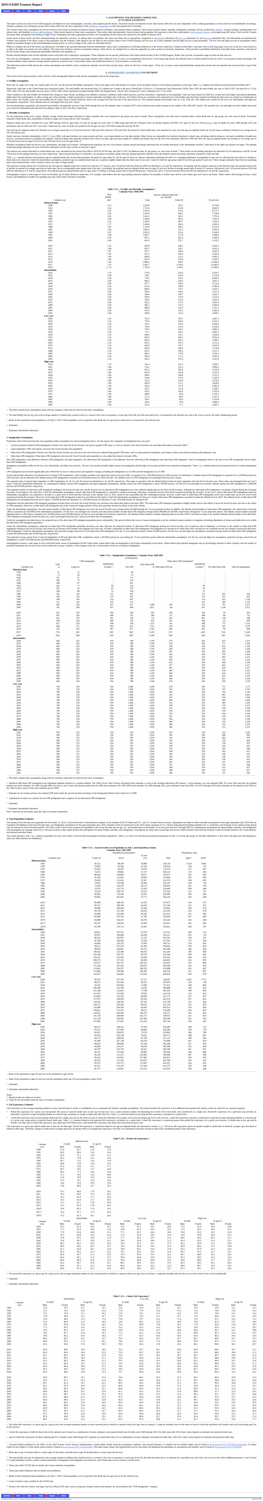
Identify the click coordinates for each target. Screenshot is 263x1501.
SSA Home (4, 1499)
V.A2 (200, 465)
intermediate (159, 38)
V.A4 (118, 1114)
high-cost (207, 38)
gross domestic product (200, 32)
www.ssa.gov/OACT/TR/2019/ (228, 1447)
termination (48, 32)
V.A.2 (161, 1126)
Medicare (208, 123)
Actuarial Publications (64, 1499)
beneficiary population (98, 26)
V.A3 (126, 836)
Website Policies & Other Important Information (34, 1499)
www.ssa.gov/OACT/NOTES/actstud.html (228, 1444)
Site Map (54, 1499)
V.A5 (71, 1120)
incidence (35, 32)
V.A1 (200, 85)
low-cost (182, 38)
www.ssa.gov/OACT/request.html (77, 1447)
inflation (218, 30)
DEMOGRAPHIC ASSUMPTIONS (124, 72)
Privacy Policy (13, 1499)
